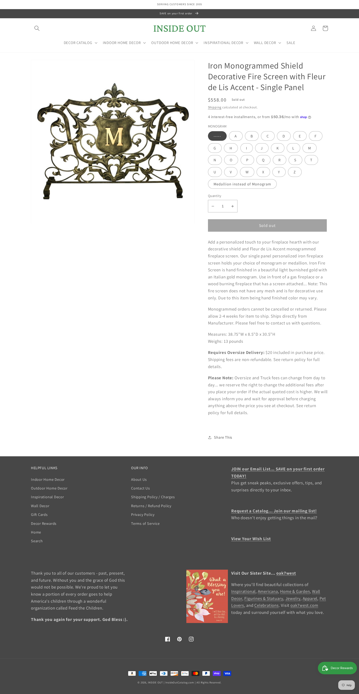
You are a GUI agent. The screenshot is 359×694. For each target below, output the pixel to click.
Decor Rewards (44, 523)
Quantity (214, 195)
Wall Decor (40, 505)
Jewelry (292, 598)
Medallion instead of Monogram (242, 183)
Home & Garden (295, 591)
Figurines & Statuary (263, 598)
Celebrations (266, 605)
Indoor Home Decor (48, 479)
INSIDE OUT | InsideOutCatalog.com (171, 682)
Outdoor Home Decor (49, 488)
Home (36, 532)
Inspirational (243, 591)
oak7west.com (304, 605)
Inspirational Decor (47, 496)
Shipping (214, 107)
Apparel (310, 598)
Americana (268, 591)
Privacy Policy (143, 514)
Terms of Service (145, 523)
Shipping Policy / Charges (153, 496)
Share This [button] (223, 437)
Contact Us (140, 488)
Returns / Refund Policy (151, 505)
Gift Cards (39, 514)
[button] (37, 28)
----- (217, 135)
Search (37, 540)
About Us (139, 479)
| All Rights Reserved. (208, 682)
